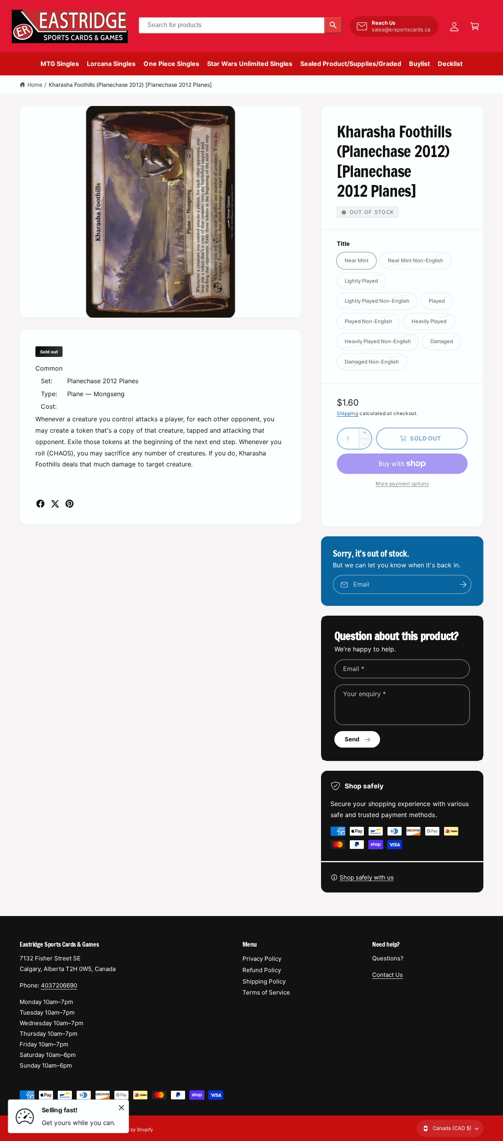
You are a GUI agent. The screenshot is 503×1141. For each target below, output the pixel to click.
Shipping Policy (264, 981)
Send (352, 739)
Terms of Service (266, 992)
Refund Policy (261, 970)
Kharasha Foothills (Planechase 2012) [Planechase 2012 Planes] (130, 84)
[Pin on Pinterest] (69, 504)
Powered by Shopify (131, 1129)
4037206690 (59, 985)
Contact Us (387, 974)
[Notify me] (463, 584)
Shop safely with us (367, 877)
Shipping (347, 413)
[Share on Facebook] (40, 504)
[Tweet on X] (55, 504)
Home (35, 84)
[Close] (121, 1107)
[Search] (333, 25)
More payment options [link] (402, 483)
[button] (474, 26)
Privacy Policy (261, 958)
